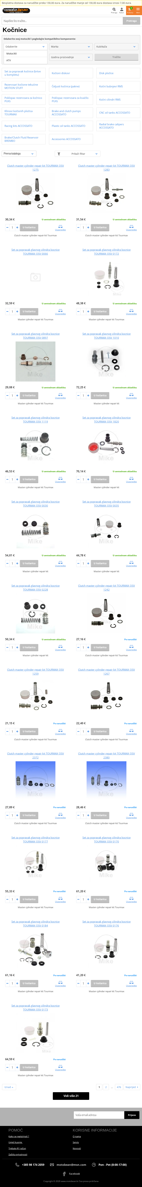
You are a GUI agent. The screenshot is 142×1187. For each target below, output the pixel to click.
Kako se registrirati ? (18, 1136)
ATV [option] (8, 60)
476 (119, 1087)
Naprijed (131, 1087)
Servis (76, 1142)
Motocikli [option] (11, 53)
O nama (77, 1136)
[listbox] (25, 57)
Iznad (8, 1087)
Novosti (77, 1148)
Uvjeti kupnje (15, 1142)
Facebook (74, 1173)
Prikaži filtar (78, 153)
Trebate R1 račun (17, 1148)
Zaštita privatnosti (17, 1154)
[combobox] (25, 46)
